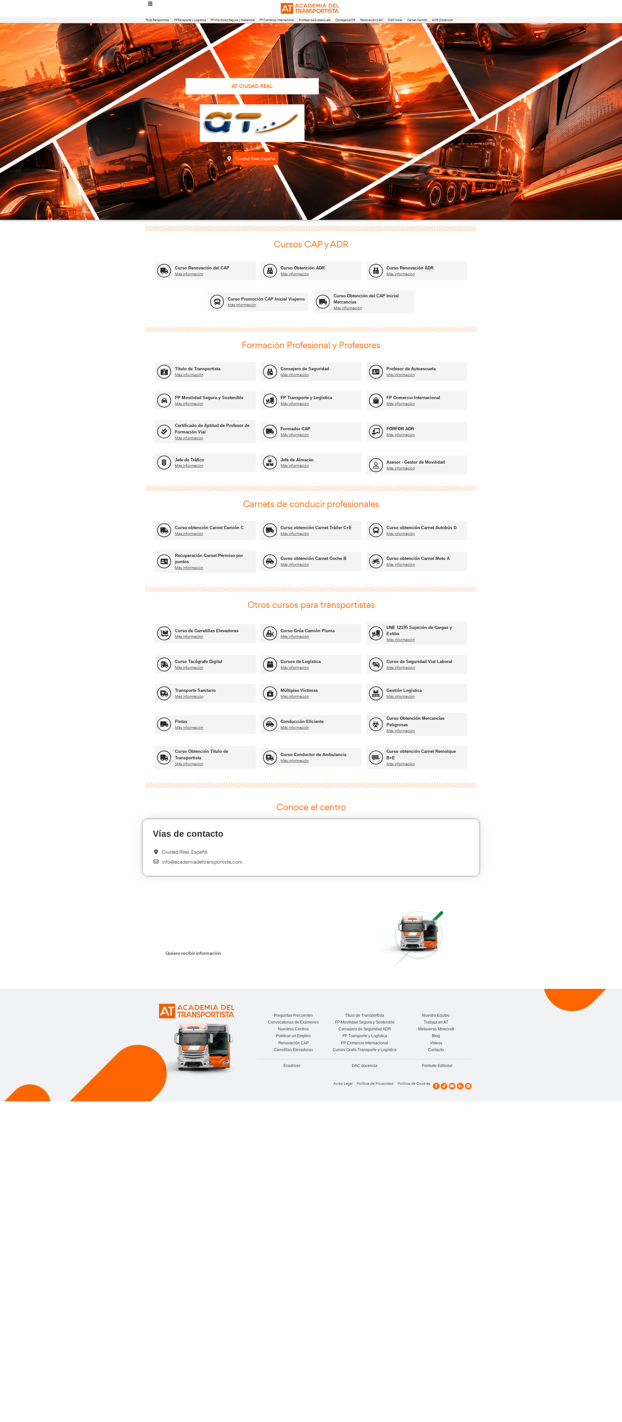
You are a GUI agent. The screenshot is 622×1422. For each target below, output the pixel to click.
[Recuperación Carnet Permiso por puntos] (164, 561)
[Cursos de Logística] (270, 664)
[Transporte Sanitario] (164, 693)
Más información (189, 274)
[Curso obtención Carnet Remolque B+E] (376, 757)
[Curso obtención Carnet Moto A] (376, 561)
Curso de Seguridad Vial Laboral (419, 661)
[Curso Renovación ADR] (376, 271)
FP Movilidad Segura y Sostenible (233, 20)
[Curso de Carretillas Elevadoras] (164, 633)
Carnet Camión (417, 20)
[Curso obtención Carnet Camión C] (164, 530)
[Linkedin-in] (460, 1086)
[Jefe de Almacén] (270, 462)
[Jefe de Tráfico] (164, 462)
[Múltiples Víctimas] (270, 693)
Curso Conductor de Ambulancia (313, 754)
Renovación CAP (371, 20)
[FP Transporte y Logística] (270, 401)
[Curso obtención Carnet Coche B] (270, 561)
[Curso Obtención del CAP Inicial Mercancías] (323, 302)
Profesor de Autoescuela (315, 20)
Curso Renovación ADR (409, 268)
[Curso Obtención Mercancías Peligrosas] (376, 724)
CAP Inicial (395, 20)
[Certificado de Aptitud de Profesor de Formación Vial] (164, 432)
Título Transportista (157, 20)
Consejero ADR (345, 20)
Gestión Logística (404, 690)
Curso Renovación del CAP (202, 268)
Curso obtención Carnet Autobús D (421, 527)
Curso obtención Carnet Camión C (209, 527)
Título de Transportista (197, 368)
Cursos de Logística (301, 661)
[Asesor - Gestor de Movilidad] (376, 465)
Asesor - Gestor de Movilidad (415, 462)
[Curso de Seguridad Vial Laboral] (376, 664)
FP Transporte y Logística (190, 20)
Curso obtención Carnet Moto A (418, 558)
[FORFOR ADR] (376, 432)
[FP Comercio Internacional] (376, 401)
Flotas (181, 721)
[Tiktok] (444, 1086)
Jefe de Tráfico (189, 459)
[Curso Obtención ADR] (270, 271)
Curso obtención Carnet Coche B (313, 558)
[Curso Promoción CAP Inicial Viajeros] (217, 302)
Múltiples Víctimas (299, 690)
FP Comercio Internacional (276, 20)
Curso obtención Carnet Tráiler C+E (316, 527)
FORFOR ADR (400, 428)
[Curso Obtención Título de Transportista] (164, 757)
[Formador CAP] (270, 432)
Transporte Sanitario (195, 690)
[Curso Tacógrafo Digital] (164, 664)
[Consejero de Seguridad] (270, 372)
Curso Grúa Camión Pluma (308, 630)
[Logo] (311, 9)
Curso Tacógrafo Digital (198, 661)
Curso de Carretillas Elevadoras (206, 630)
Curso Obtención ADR (303, 268)
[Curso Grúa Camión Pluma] (270, 633)
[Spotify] (468, 1086)
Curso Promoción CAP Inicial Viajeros (266, 299)
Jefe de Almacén (297, 459)
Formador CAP (295, 428)
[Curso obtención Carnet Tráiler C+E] (270, 530)
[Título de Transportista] (164, 372)
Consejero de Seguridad (305, 368)
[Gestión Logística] (376, 693)
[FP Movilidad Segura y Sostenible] (164, 401)
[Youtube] (452, 1086)
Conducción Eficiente (302, 721)
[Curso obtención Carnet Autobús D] (376, 530)
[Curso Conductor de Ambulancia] (270, 757)
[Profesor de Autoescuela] (376, 372)
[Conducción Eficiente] (270, 724)
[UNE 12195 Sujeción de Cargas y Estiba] (376, 633)
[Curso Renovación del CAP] (164, 271)
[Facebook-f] (436, 1086)
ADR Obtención (442, 20)
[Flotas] (164, 724)
